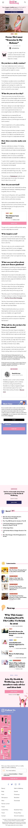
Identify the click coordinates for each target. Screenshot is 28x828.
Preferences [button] (10, 415)
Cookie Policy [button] (5, 414)
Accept (14, 419)
